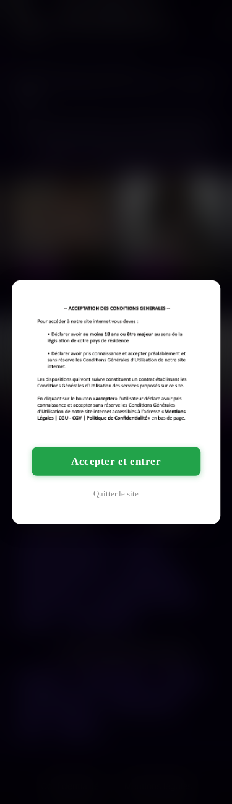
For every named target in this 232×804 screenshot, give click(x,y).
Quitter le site (116, 493)
